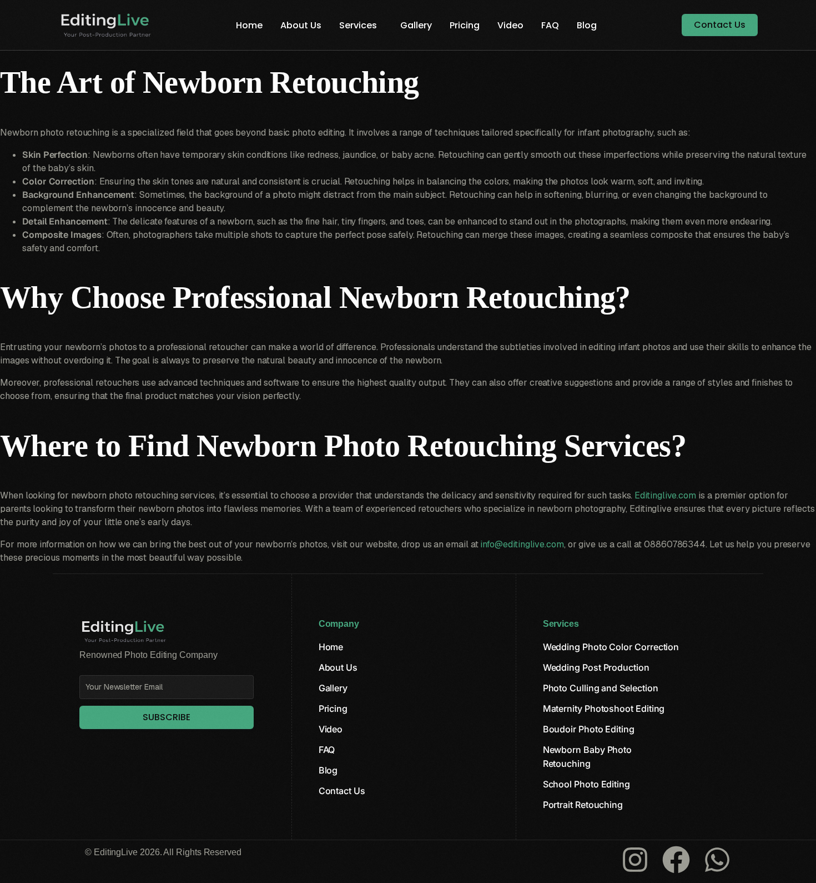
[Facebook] (676, 860)
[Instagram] (635, 860)
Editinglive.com (665, 495)
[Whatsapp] (717, 860)
